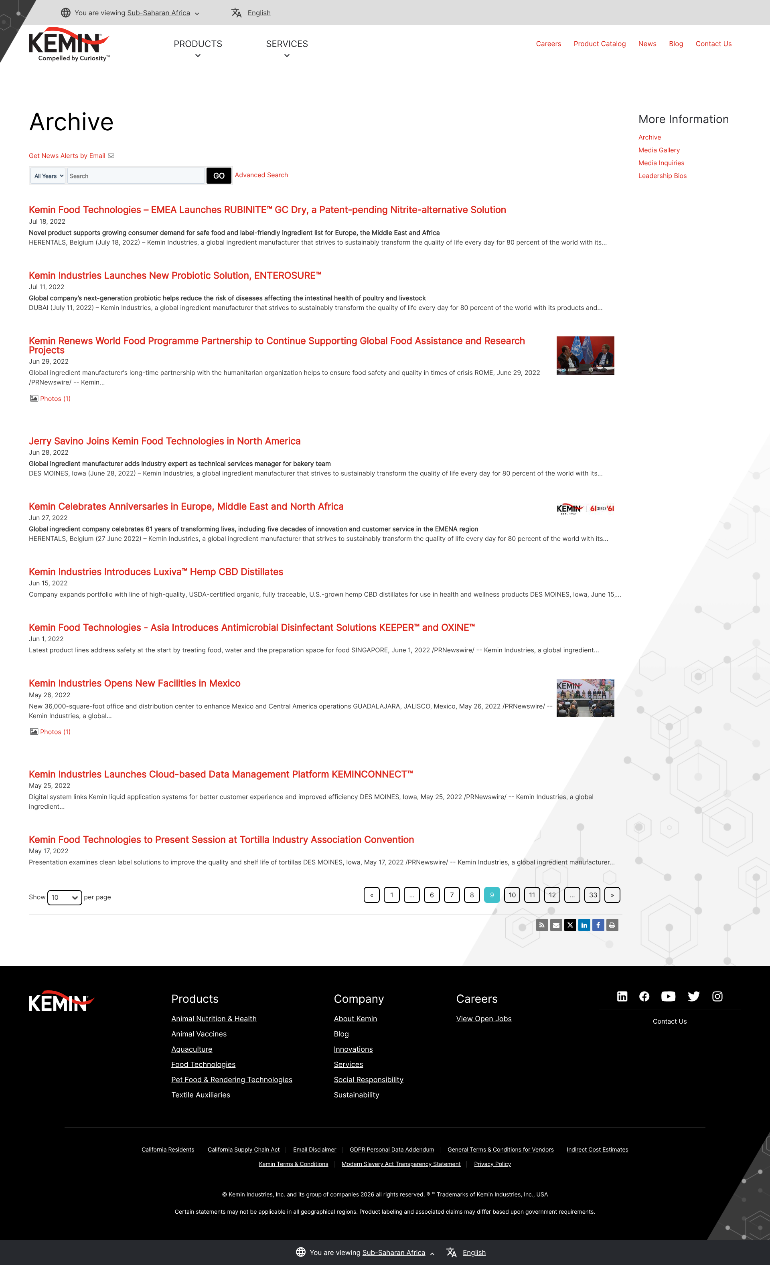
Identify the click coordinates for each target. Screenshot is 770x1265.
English (259, 13)
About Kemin (355, 1019)
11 (532, 895)
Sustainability (356, 1095)
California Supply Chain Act (244, 1149)
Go (219, 175)
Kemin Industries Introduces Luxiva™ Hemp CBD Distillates (156, 571)
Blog (676, 44)
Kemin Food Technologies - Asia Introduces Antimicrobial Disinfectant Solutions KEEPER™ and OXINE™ (252, 627)
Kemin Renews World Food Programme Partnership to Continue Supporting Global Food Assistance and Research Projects (277, 345)
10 (512, 895)
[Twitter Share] (570, 925)
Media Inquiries (661, 163)
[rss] (542, 925)
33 (593, 895)
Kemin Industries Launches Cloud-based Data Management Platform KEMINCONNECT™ (221, 774)
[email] (556, 925)
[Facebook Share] (598, 925)
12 (552, 895)
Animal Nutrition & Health (214, 1019)
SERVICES (287, 44)
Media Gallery (659, 150)
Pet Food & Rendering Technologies (231, 1080)
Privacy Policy (492, 1164)
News (647, 44)
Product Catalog (600, 44)
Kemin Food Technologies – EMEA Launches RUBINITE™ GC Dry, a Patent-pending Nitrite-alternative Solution (267, 209)
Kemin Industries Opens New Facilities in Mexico (135, 683)
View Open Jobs (484, 1019)
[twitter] (693, 996)
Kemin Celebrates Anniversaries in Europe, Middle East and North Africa (186, 506)
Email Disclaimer (314, 1149)
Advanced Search (261, 175)
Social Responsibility (368, 1080)
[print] (612, 925)
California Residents (168, 1149)
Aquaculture (191, 1049)
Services (348, 1065)
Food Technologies (203, 1065)
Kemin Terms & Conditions (293, 1164)
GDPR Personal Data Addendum (392, 1149)
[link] (69, 44)
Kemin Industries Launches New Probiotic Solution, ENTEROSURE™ (175, 275)
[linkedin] (622, 996)
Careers (548, 44)
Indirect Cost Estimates (597, 1149)
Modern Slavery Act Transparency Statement (401, 1164)
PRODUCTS (198, 44)
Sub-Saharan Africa (158, 13)
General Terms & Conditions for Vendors (501, 1149)
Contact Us (714, 44)
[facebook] (644, 996)
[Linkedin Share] (584, 925)
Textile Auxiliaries (200, 1095)
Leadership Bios (662, 176)
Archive (649, 137)
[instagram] (718, 996)
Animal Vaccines (199, 1034)
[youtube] (668, 996)
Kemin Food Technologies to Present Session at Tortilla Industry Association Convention (221, 839)
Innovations (353, 1049)
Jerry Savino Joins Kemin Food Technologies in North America (165, 441)
